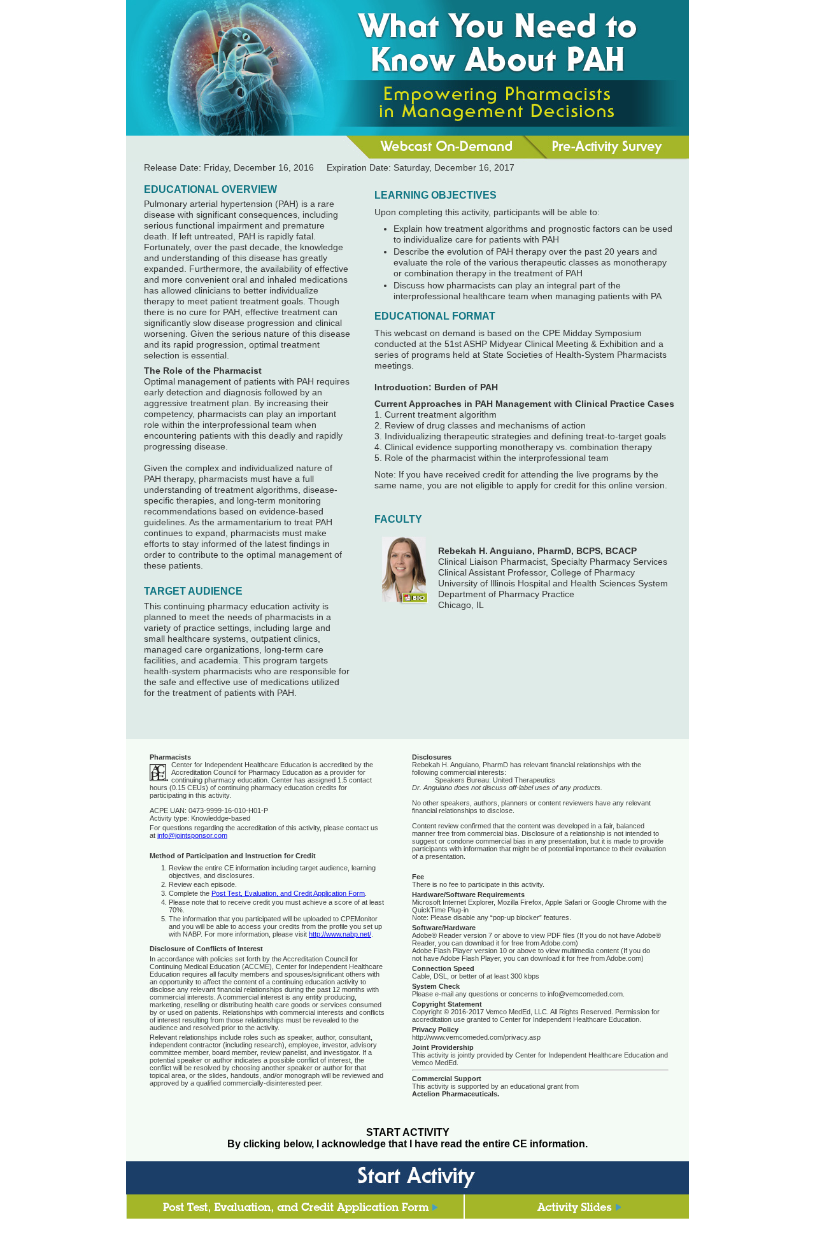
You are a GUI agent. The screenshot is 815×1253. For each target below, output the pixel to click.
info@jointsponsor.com (192, 835)
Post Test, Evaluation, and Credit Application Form (288, 893)
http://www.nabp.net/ (340, 934)
